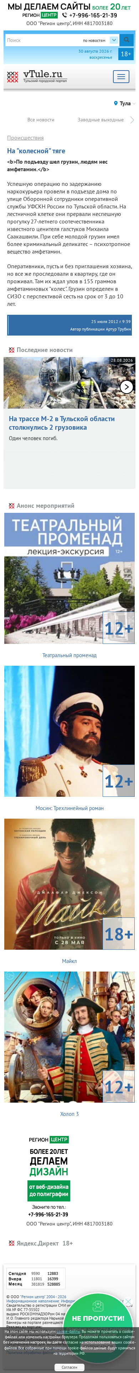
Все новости (41, 119)
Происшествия (25, 137)
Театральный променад (87, 637)
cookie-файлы (68, 1331)
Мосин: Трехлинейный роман (85, 790)
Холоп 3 (96, 1096)
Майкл (97, 943)
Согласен (69, 1367)
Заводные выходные (101, 119)
